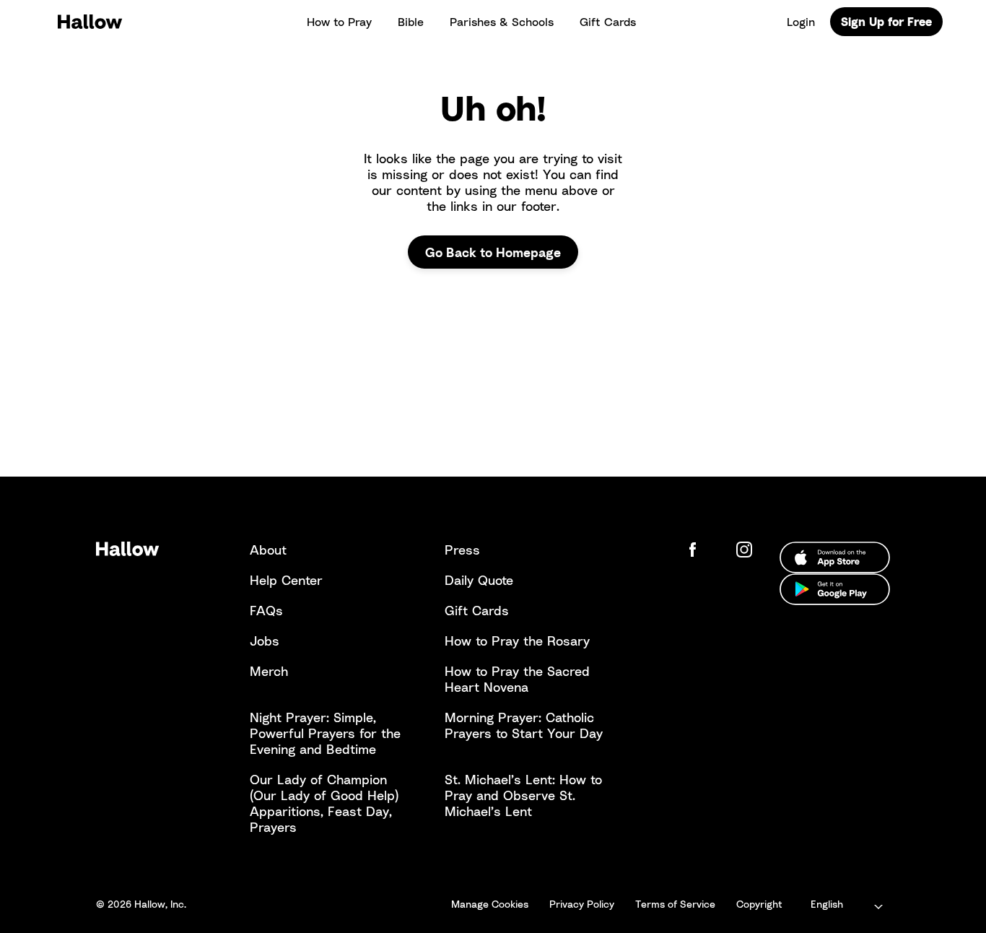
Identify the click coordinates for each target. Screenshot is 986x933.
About (268, 549)
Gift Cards (608, 21)
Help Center (286, 580)
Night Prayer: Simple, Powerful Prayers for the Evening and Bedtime (325, 733)
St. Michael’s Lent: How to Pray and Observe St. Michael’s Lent (523, 795)
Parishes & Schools (502, 21)
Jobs (264, 640)
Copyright (759, 904)
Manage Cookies (489, 904)
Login (801, 21)
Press (462, 549)
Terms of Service (675, 904)
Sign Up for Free (886, 21)
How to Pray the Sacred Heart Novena (517, 679)
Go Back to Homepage (493, 252)
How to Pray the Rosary (517, 640)
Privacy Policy (581, 904)
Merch (269, 671)
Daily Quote (479, 580)
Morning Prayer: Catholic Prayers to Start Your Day (524, 725)
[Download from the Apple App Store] (835, 557)
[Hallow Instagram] (747, 549)
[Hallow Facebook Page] (703, 549)
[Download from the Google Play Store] (835, 589)
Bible (411, 21)
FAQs (266, 610)
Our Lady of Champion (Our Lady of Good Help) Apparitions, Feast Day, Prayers (324, 803)
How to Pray (339, 21)
